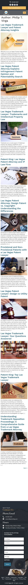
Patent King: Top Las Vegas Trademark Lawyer (12, 377)
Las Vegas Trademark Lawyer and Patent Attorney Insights (12, 27)
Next (25, 468)
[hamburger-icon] (24, 13)
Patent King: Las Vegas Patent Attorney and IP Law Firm (13, 162)
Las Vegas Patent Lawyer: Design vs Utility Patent (14, 294)
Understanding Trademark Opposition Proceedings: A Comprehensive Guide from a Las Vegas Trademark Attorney (12, 423)
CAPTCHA (7, 560)
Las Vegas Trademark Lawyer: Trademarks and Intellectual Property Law (14, 115)
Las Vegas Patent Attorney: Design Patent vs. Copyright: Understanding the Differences (13, 205)
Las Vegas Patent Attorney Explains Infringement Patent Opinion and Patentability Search (11, 71)
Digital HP (11, 583)
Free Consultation (14, 8)
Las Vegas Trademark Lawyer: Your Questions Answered (13, 336)
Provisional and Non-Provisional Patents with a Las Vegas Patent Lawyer (14, 251)
